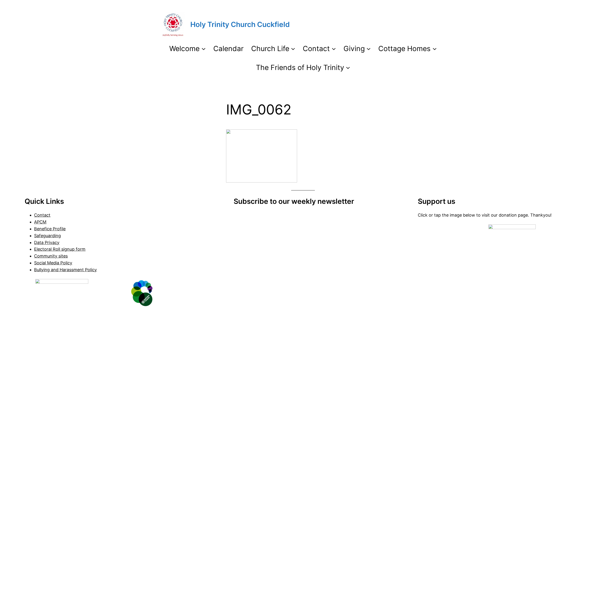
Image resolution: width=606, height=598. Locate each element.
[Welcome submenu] (203, 48)
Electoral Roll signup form (59, 249)
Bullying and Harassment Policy (65, 269)
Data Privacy (46, 242)
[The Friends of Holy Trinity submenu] (348, 67)
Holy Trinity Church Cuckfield (240, 24)
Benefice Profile (50, 228)
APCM (40, 221)
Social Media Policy (53, 262)
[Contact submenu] (334, 48)
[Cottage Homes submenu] (434, 48)
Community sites (51, 255)
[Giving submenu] (368, 48)
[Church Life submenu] (293, 48)
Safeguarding (47, 235)
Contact (42, 215)
